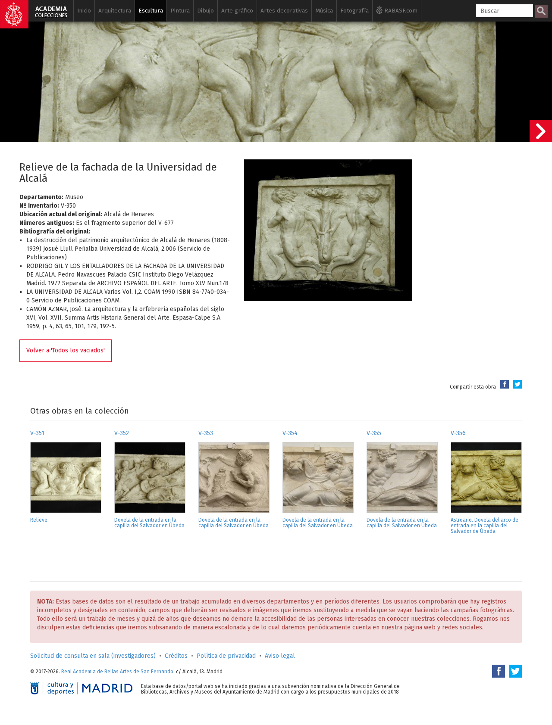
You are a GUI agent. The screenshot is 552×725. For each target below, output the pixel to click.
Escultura (150, 10)
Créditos (176, 656)
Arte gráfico (237, 10)
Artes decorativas (284, 10)
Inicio (84, 10)
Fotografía (354, 10)
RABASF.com (400, 10)
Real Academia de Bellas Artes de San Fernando (117, 672)
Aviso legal (280, 656)
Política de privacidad (226, 656)
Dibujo (205, 10)
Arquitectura (114, 10)
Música (324, 10)
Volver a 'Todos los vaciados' (65, 350)
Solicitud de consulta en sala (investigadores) (93, 656)
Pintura (180, 10)
